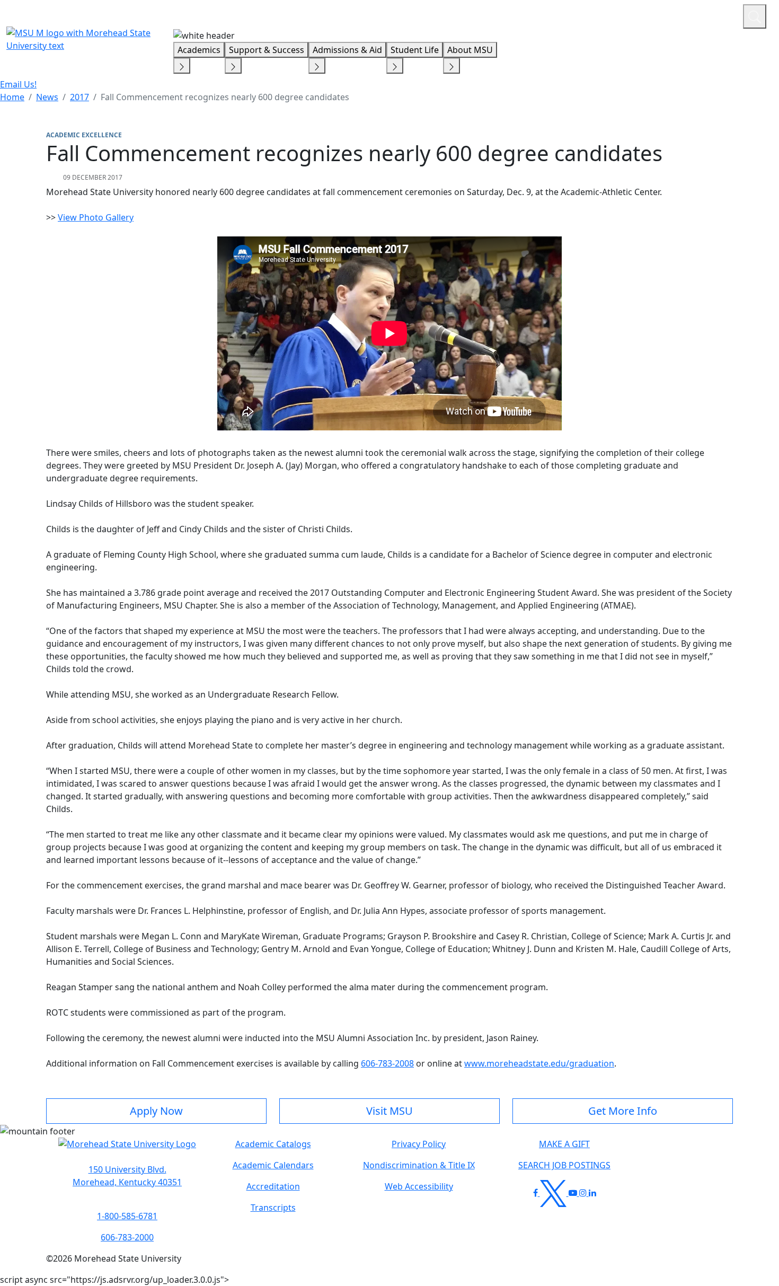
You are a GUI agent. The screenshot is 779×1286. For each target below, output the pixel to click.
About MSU (470, 50)
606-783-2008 (387, 1063)
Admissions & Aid (347, 50)
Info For (533, 15)
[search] (754, 16)
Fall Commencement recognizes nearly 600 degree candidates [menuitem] (225, 97)
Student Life (415, 50)
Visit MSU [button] (389, 1111)
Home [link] (12, 97)
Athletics (715, 15)
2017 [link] (79, 97)
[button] (127, 1149)
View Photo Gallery (96, 217)
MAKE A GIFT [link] (564, 1144)
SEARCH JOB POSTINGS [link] (564, 1165)
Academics (199, 50)
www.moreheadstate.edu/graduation (539, 1063)
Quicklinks (597, 15)
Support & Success (266, 50)
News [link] (47, 97)
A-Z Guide (663, 15)
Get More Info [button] (622, 1111)
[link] (127, 1175)
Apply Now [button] (156, 1111)
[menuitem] (12, 97)
